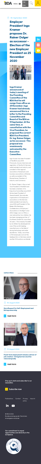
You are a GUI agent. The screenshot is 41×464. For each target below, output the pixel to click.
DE (24, 2)
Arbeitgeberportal (38, 3)
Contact (18, 398)
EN (24, 5)
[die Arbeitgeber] (8, 4)
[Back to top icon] (36, 459)
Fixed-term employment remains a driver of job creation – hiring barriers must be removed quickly (20, 357)
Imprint (32, 398)
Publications (9, 398)
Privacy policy (25, 400)
